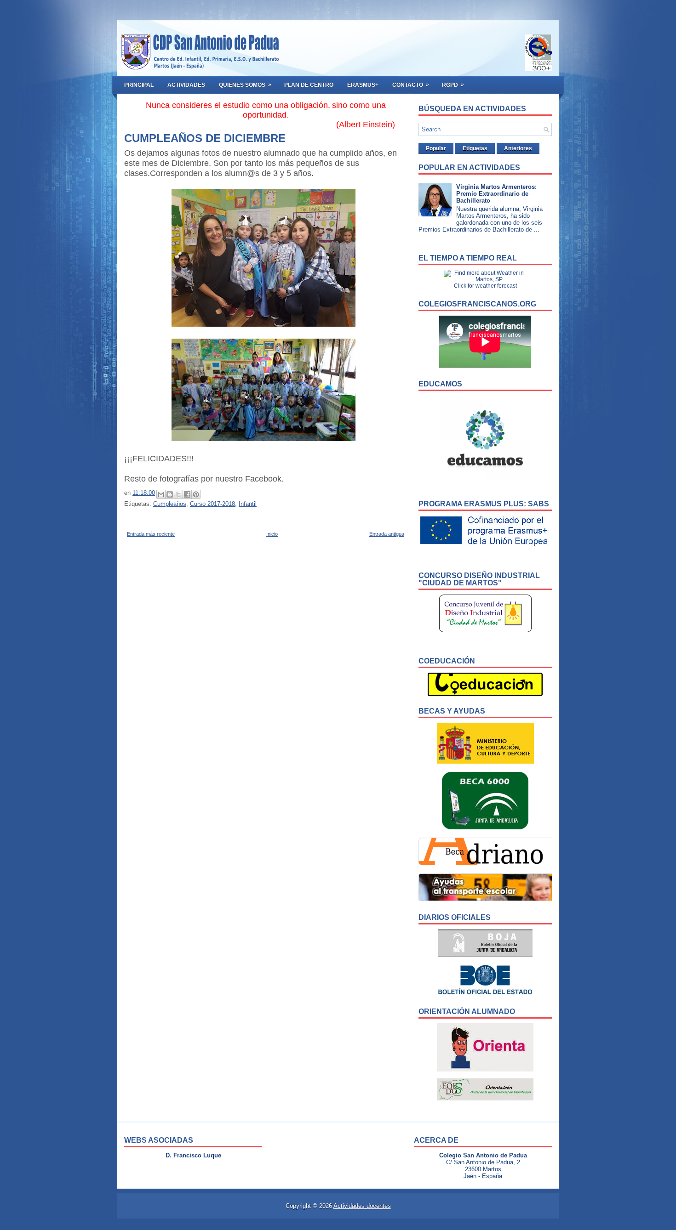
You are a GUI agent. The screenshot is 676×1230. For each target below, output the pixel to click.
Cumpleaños (169, 503)
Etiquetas (475, 148)
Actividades (186, 85)
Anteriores (518, 148)
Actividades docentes (362, 1205)
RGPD (453, 84)
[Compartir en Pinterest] (196, 494)
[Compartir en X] (178, 494)
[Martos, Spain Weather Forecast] (485, 279)
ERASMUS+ (362, 85)
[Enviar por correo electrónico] (161, 494)
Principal (139, 85)
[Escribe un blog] (169, 494)
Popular (436, 148)
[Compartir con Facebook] (187, 494)
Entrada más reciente (151, 534)
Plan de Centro (308, 85)
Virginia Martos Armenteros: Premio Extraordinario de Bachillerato (496, 193)
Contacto (410, 84)
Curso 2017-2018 (212, 503)
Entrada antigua (386, 534)
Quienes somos (245, 84)
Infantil (248, 503)
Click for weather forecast (485, 286)
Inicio (272, 534)
